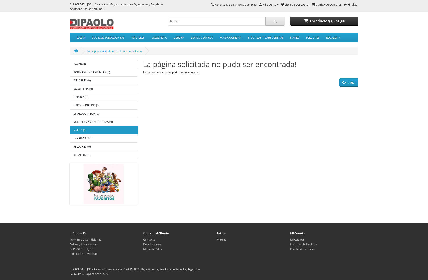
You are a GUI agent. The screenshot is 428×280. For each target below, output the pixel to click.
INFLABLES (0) (82, 80)
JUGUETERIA (159, 38)
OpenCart (92, 274)
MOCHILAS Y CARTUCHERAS (266, 38)
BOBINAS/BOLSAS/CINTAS (108, 38)
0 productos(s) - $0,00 (326, 21)
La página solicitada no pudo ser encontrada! (114, 51)
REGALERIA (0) (82, 155)
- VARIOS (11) (82, 138)
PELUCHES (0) (82, 146)
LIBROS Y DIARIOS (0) (86, 105)
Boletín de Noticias (302, 249)
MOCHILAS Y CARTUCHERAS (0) (93, 122)
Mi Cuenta (297, 240)
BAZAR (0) (79, 64)
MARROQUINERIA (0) (86, 113)
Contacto (149, 240)
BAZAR (81, 38)
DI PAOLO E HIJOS (81, 249)
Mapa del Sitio (152, 249)
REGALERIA (333, 38)
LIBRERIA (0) (80, 97)
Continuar (349, 82)
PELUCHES (312, 38)
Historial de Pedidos (303, 244)
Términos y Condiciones (85, 240)
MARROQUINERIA (230, 38)
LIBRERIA (178, 38)
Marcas (221, 240)
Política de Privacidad (84, 254)
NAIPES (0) (79, 130)
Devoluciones (152, 244)
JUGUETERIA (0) (83, 89)
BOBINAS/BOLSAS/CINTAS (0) (91, 72)
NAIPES (294, 38)
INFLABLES (138, 38)
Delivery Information (83, 244)
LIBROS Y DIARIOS (202, 38)
